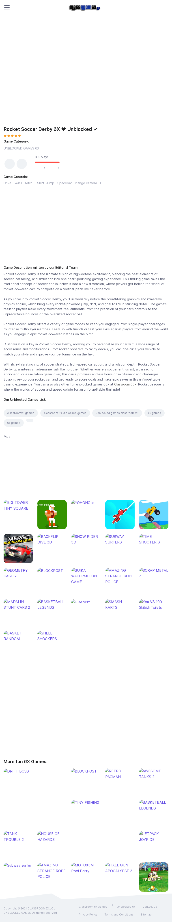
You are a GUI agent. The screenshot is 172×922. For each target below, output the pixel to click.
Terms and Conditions (119, 914)
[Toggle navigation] (7, 7)
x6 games (154, 413)
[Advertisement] (86, 222)
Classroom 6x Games (93, 906)
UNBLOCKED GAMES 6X (21, 148)
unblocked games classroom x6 (117, 413)
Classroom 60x (125, 384)
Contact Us (149, 906)
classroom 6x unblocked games (65, 413)
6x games (13, 422)
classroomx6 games (20, 413)
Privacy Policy (88, 914)
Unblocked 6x (126, 906)
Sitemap (146, 914)
